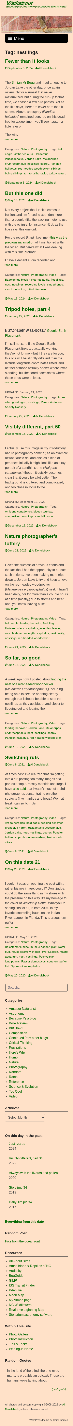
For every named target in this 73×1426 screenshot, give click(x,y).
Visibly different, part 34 (26, 1158)
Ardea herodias (15, 822)
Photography (39, 149)
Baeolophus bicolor (17, 279)
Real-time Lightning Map (26, 1309)
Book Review (18, 1023)
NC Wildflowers (20, 1305)
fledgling (48, 623)
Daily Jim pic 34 (20, 1202)
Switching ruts (22, 757)
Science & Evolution (23, 1086)
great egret (19, 402)
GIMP (13, 1280)
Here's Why (17, 1052)
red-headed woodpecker (33, 168)
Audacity (15, 1270)
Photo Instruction (21, 1339)
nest (8, 284)
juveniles (45, 628)
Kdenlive (15, 1290)
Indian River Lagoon (45, 951)
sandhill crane (44, 516)
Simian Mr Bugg (23, 82)
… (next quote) (57, 1389)
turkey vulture (57, 173)
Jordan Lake (33, 158)
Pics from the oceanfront (22, 1241)
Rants (13, 1077)
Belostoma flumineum (19, 946)
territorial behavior (35, 173)
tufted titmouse (36, 289)
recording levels (35, 284)
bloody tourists (42, 511)
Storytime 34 (18, 1187)
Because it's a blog (22, 1018)
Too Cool (15, 1091)
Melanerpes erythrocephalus (30, 633)
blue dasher (41, 946)
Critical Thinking (20, 1042)
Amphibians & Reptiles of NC (30, 1266)
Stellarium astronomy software (30, 1314)
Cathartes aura (23, 154)
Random (15, 1072)
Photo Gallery (19, 1334)
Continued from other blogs (28, 1038)
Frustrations (17, 1047)
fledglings (57, 279)
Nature (25, 149)
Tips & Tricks (18, 1344)
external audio (40, 279)
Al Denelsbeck (47, 68)
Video (52, 274)
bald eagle (11, 623)
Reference (16, 1081)
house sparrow (21, 951)
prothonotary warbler (31, 837)
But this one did (23, 193)
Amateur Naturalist (22, 1008)
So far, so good (23, 658)
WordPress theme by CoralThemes (48, 1420)
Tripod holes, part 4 (27, 309)
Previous (6, 24)
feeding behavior (30, 623)
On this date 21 (22, 862)
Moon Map (16, 1295)
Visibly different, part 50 (32, 426)
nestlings (33, 163)
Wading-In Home (21, 1349)
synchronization (15, 289)
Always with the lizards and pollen (33, 1173)
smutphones (55, 284)
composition (12, 516)
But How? (16, 1028)
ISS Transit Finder (22, 1285)
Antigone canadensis (18, 511)
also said (19, 788)
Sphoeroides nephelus (25, 966)
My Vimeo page (20, 1300)
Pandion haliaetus (16, 737)
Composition (18, 1033)
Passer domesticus (33, 961)
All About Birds (19, 1261)
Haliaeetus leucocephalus (21, 628)
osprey (44, 163)
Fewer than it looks (27, 61)
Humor (14, 1057)
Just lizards (17, 1143)
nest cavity (57, 633)
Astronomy (16, 1013)
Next (67, 24)
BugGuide (16, 1275)
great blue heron (15, 827)
